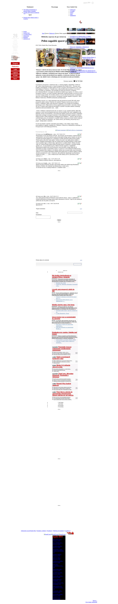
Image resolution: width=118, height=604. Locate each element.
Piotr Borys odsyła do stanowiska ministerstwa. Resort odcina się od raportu (62, 393)
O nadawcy (68, 530)
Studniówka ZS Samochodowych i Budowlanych (82, 70)
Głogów (15, 63)
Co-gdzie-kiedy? (27, 34)
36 (76, 388)
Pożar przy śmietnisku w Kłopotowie (79, 47)
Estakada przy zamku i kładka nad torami (64, 333)
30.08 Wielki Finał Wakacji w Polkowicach (54, 14)
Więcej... (95, 600)
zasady (81, 208)
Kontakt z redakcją (41, 530)
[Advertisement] (59, 182)
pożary (72, 12)
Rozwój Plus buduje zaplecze (61, 384)
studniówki (73, 15)
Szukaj (25, 31)
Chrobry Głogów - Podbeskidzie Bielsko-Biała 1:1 (83, 57)
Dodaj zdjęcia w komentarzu (75, 130)
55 (76, 361)
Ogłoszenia (26, 36)
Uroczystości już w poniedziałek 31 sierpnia (64, 318)
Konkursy (49, 530)
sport (71, 14)
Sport (15, 78)
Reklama (25, 37)
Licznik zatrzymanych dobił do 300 (63, 290)
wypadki (72, 11)
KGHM (15, 75)
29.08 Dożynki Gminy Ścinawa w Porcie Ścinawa (54, 13)
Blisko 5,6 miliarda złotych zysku (61, 366)
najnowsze (72, 9)
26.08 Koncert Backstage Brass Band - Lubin (54, 9)
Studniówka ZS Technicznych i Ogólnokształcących (83, 72)
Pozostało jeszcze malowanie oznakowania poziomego (61, 348)
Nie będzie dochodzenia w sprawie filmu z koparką (30, 10)
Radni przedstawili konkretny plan (61, 357)
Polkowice (15, 66)
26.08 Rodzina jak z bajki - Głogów (54, 8)
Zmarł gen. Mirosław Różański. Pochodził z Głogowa (62, 375)
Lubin (15, 69)
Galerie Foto (26, 33)
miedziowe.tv (26, 38)
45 (76, 369)
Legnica (15, 72)
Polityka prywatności (58, 530)
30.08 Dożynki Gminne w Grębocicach (54, 16)
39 (76, 379)
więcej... (93, 28)
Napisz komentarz (61, 130)
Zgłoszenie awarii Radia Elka (28, 530)
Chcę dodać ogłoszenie (91, 602)
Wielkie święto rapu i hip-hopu (63, 305)
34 (76, 398)
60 (76, 353)
